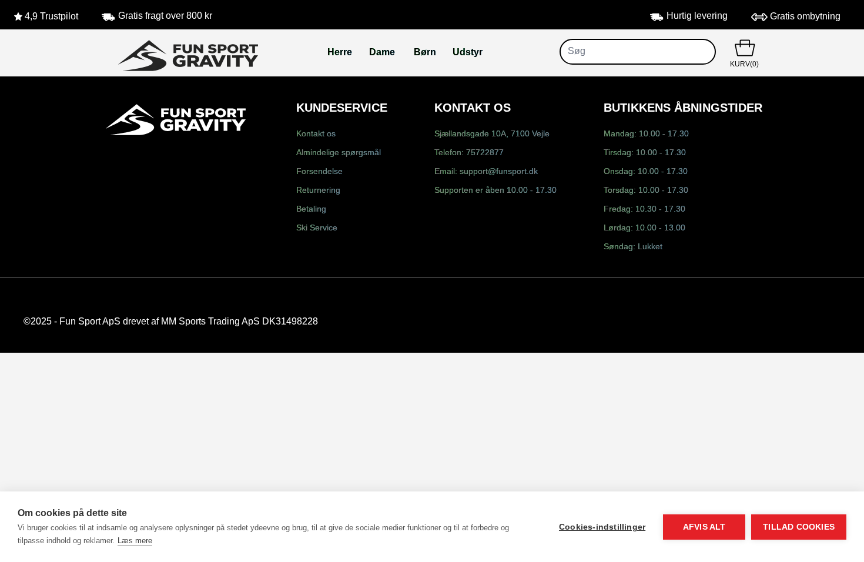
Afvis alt (704, 527)
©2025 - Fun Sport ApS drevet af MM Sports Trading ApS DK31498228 (171, 322)
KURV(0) (744, 64)
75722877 (485, 153)
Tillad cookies (799, 527)
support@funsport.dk (499, 172)
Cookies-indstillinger (602, 527)
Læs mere (135, 540)
